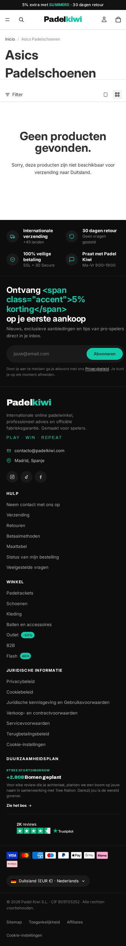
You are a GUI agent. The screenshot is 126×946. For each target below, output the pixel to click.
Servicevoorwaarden (28, 723)
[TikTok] (26, 477)
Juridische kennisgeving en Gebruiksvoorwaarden (58, 702)
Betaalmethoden (23, 536)
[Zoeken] (21, 20)
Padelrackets (19, 593)
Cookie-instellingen (26, 744)
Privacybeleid (97, 369)
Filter (17, 94)
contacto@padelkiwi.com (39, 450)
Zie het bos (16, 805)
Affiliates (75, 922)
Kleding (14, 613)
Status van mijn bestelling (32, 556)
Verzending (17, 514)
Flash (17, 656)
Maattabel (16, 546)
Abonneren (105, 353)
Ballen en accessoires (29, 624)
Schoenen (16, 603)
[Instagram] (12, 477)
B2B (10, 645)
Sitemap (14, 922)
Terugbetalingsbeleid (27, 733)
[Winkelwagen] (118, 20)
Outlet (19, 634)
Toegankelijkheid (44, 922)
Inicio (10, 39)
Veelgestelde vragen (27, 567)
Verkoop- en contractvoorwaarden (42, 712)
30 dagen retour (88, 4)
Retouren (15, 525)
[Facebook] (41, 477)
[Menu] (7, 19)
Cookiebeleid (19, 692)
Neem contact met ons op (33, 504)
